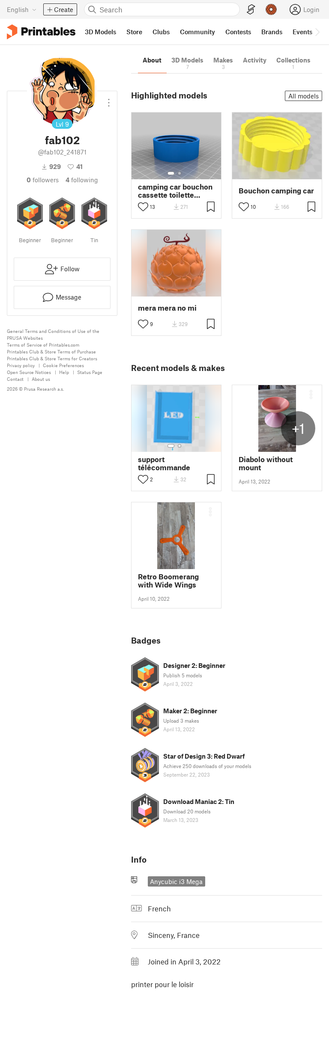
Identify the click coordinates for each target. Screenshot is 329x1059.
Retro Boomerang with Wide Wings (168, 581)
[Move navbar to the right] (317, 31)
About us (41, 379)
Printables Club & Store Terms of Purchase (51, 351)
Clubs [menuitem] (161, 32)
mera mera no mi (167, 308)
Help (64, 372)
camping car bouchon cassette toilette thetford (175, 191)
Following (82, 180)
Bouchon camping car (276, 191)
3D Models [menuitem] (100, 32)
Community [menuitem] (197, 32)
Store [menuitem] (134, 32)
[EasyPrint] (251, 9)
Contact (15, 379)
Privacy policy (21, 365)
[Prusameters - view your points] (271, 9)
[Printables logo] (41, 31)
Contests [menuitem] (238, 32)
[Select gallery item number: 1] (170, 173)
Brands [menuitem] (271, 32)
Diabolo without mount (266, 463)
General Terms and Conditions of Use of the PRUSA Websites (53, 334)
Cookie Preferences (63, 365)
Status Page (89, 372)
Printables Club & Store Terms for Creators (52, 358)
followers (43, 180)
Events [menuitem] (302, 32)
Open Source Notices (29, 372)
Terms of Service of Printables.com (43, 344)
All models (303, 96)
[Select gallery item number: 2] (179, 173)
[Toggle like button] (143, 207)
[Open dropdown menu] (108, 99)
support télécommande (164, 463)
